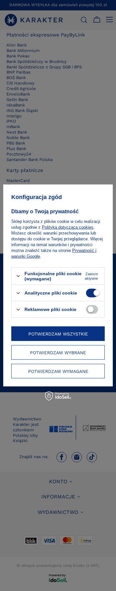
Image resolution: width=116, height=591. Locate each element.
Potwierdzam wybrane (58, 352)
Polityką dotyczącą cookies (67, 227)
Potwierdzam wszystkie (58, 333)
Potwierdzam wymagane (58, 371)
